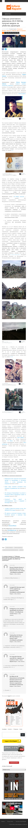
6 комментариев (12, 29)
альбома (24, 83)
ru (2, 33)
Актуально (19, 29)
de (7, 33)
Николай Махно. (13, 525)
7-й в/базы (10, 440)
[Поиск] (23, 734)
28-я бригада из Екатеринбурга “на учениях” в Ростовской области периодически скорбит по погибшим (15, 494)
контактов (4, 85)
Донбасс (4, 30)
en (16, 33)
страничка (10, 85)
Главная (3, 821)
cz (11, 33)
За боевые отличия (19, 196)
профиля (18, 83)
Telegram (15, 729)
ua (13, 33)
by (9, 33)
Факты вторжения (21, 30)
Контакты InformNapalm (21, 821)
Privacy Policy (10, 821)
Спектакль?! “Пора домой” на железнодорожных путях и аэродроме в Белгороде (15, 501)
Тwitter (10, 729)
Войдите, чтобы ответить (15, 573)
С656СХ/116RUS (21, 93)
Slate (20, 729)
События (14, 30)
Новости (9, 30)
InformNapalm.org (12, 530)
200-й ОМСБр (20, 437)
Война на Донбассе (18, 547)
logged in (10, 695)
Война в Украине (9, 547)
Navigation (7, 14)
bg (18, 33)
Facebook (4, 729)
